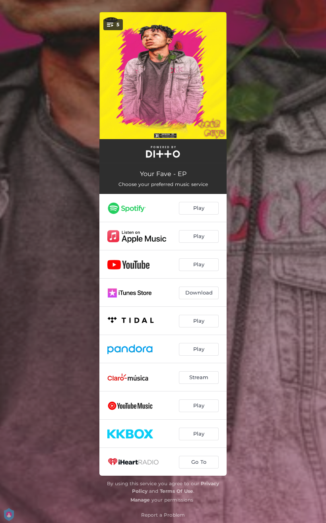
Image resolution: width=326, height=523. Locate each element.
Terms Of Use (176, 491)
